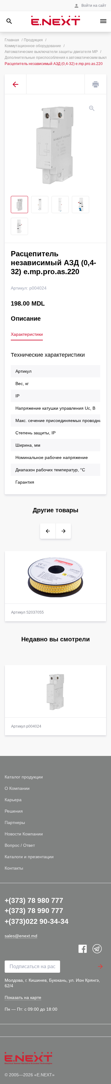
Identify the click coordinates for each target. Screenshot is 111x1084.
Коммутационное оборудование (33, 46)
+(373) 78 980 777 (34, 900)
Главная (12, 40)
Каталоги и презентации (29, 856)
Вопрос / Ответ (20, 845)
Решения (14, 811)
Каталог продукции (24, 776)
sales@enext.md (21, 935)
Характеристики (27, 334)
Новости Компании (24, 833)
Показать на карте (23, 997)
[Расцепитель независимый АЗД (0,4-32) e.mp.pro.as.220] (55, 143)
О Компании (17, 788)
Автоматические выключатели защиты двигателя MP (51, 52)
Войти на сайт (93, 5)
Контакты (14, 868)
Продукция (33, 40)
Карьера (13, 799)
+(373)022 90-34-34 (36, 921)
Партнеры (15, 822)
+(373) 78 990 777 (34, 911)
